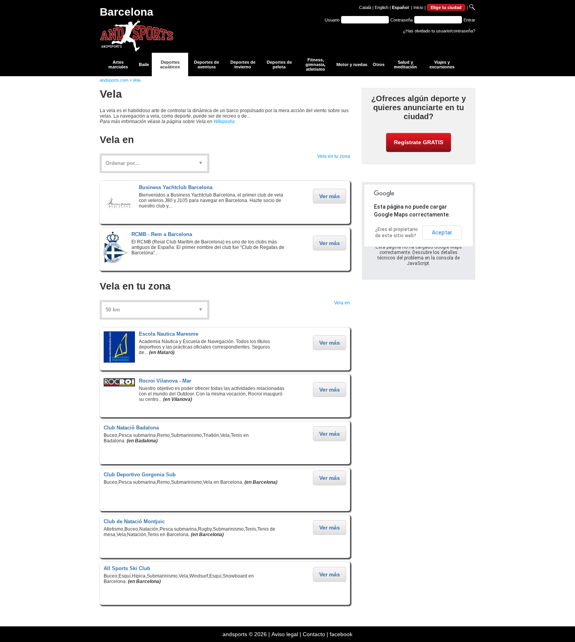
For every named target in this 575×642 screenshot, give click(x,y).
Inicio (418, 7)
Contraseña (401, 20)
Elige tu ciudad (446, 7)
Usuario (332, 20)
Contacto (314, 634)
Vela (136, 80)
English (381, 7)
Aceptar (442, 232)
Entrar (469, 20)
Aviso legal (284, 634)
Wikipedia (224, 121)
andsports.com (114, 80)
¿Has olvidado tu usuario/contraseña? (439, 31)
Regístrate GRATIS (418, 142)
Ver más (329, 196)
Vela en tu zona (333, 156)
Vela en (342, 303)
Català (365, 7)
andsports (235, 634)
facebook (341, 634)
